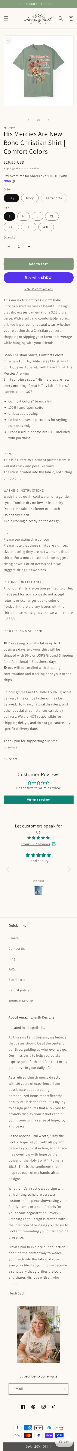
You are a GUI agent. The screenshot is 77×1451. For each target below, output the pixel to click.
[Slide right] (48, 119)
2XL (11, 227)
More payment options (38, 289)
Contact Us (17, 948)
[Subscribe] (63, 1389)
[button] (6, 18)
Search (14, 938)
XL (52, 216)
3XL (28, 227)
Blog (12, 959)
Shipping (9, 168)
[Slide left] (28, 119)
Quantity (10, 237)
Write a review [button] (38, 799)
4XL (46, 227)
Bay (11, 198)
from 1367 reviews (35, 844)
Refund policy (19, 990)
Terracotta (54, 198)
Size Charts (17, 979)
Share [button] (13, 759)
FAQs (12, 969)
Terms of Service (21, 1000)
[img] (38, 838)
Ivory (30, 198)
